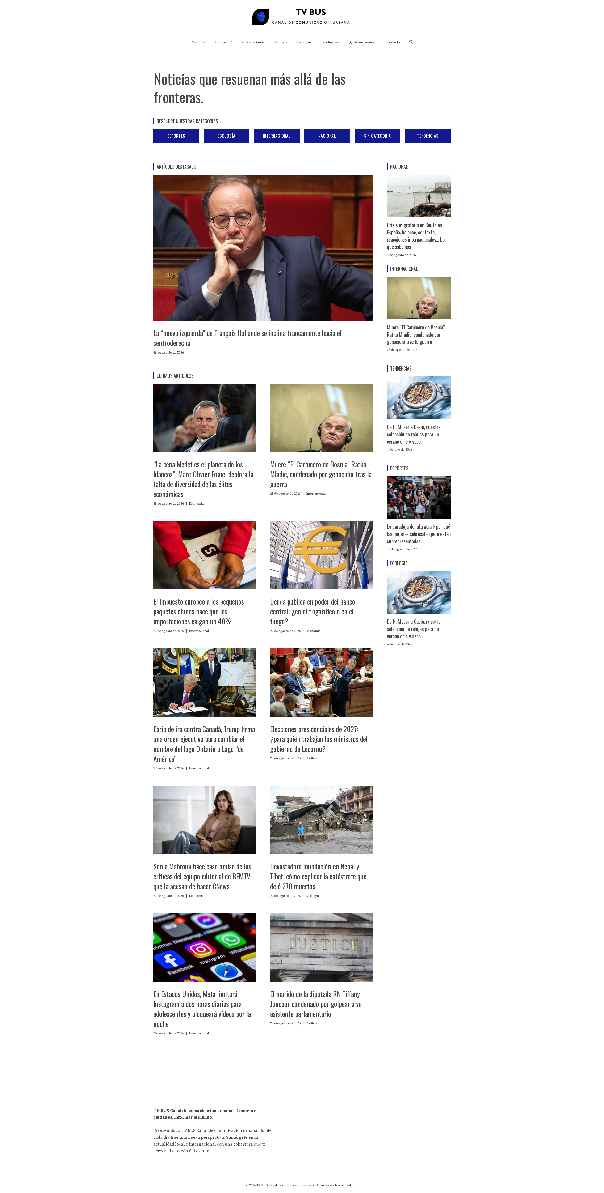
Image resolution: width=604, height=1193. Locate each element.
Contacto (393, 42)
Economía (196, 504)
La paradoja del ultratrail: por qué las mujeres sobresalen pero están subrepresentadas (419, 534)
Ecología (281, 42)
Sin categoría (377, 136)
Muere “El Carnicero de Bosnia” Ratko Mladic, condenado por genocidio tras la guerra (321, 474)
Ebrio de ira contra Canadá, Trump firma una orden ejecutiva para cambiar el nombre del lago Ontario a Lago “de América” (204, 744)
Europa (221, 42)
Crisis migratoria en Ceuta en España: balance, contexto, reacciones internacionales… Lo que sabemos (416, 235)
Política (311, 758)
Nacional (198, 42)
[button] (411, 42)
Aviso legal (324, 1185)
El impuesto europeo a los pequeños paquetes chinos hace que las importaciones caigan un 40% (198, 611)
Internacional (253, 42)
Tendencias (330, 42)
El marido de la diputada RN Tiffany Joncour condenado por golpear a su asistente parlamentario (316, 1003)
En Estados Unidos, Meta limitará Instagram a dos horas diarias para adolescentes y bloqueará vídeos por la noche (202, 1008)
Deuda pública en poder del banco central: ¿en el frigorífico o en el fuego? (312, 611)
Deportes (304, 42)
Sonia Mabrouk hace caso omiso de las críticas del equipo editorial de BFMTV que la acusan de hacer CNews (202, 876)
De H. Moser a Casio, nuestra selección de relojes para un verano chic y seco (413, 434)
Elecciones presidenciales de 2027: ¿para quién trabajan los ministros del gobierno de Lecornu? (319, 739)
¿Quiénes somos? (362, 42)
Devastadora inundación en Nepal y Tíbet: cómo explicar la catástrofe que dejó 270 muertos (318, 876)
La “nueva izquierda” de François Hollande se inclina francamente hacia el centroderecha (247, 338)
